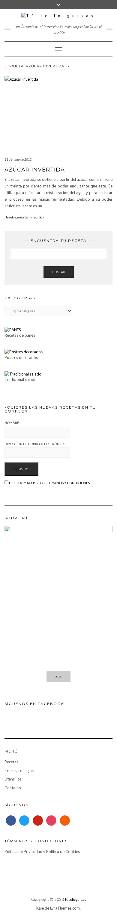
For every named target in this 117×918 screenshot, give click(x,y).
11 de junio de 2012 (18, 159)
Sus (59, 676)
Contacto (12, 787)
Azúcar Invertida (34, 169)
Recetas (11, 761)
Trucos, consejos (19, 770)
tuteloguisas (75, 899)
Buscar (58, 272)
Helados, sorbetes (16, 217)
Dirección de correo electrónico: (35, 444)
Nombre (11, 423)
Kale (40, 908)
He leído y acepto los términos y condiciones (49, 483)
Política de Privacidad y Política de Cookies (42, 851)
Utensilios (13, 779)
